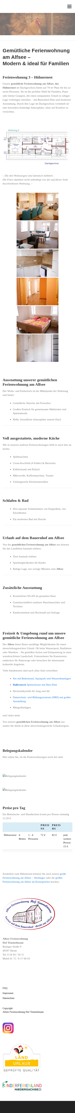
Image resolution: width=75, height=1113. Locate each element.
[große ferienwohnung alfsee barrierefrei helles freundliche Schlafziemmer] (37, 320)
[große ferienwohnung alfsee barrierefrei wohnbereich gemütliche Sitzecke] (37, 206)
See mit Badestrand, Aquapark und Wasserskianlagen (42, 678)
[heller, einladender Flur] (37, 291)
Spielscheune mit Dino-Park (35, 684)
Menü (69, 6)
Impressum (8, 993)
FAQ (5, 988)
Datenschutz (8, 998)
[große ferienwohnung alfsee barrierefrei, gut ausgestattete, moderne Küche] (37, 263)
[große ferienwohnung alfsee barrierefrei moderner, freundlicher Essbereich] (37, 235)
